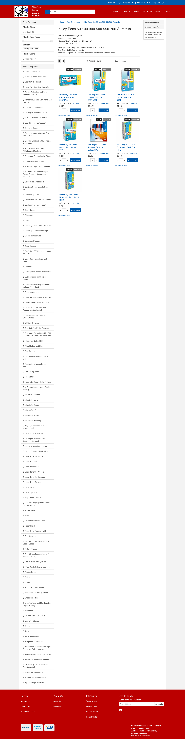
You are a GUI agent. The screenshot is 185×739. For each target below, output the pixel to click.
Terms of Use (91, 701)
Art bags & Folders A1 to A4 (36, 112)
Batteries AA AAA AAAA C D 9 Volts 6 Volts (36, 134)
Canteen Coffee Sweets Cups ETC (35, 188)
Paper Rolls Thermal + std (35, 531)
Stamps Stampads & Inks (35, 615)
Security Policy (92, 717)
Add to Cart (75, 110)
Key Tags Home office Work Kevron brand (35, 426)
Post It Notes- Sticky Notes (35, 561)
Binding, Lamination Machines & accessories (36, 142)
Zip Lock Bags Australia (34, 682)
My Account (25, 701)
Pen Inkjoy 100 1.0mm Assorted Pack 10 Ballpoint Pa (97, 147)
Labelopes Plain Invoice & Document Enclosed (34, 439)
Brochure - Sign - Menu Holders (37, 166)
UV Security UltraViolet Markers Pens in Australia (36, 665)
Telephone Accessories (34, 641)
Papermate (30, 59)
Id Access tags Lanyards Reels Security (36, 388)
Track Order (25, 706)
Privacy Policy (91, 706)
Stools (27, 626)
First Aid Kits (30, 351)
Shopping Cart (151, 27)
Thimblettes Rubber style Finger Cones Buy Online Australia (36, 647)
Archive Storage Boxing (34, 107)
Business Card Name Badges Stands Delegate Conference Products (35, 174)
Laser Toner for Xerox (33, 482)
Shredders (29, 610)
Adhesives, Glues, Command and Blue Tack (37, 100)
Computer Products (32, 241)
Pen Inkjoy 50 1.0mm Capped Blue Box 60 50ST (68, 147)
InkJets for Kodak (32, 415)
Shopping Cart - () (156, 2)
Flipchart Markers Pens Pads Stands (35, 357)
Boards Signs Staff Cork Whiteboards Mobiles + (33, 149)
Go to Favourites (152, 22)
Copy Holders (30, 246)
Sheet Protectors (31, 597)
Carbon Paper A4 (32, 194)
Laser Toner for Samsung (35, 477)
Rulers (27, 577)
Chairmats (29, 215)
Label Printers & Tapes (34, 433)
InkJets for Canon (32, 400)
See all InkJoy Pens (64, 116)
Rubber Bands (30, 572)
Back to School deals (33, 81)
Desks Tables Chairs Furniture (37, 302)
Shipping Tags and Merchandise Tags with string (37, 604)
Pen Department (31, 536)
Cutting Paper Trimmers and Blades (35, 278)
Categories (116, 11)
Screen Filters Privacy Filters (36, 592)
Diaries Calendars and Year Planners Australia (35, 93)
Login (119, 2)
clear (36, 49)
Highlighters (29, 376)
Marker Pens (30, 510)
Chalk (27, 220)
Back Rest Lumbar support (35, 123)
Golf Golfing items (32, 371)
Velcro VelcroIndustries (34, 672)
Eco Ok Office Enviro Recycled (37, 328)
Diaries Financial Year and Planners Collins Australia (34, 308)
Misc (27, 515)
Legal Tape (29, 487)
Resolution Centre (28, 711)
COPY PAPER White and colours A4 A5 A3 (37, 252)
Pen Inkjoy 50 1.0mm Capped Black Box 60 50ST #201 (97, 97)
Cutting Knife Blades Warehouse (38, 271)
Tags (27, 631)
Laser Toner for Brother (34, 456)
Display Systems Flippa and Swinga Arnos (35, 316)
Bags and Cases (31, 128)
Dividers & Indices (32, 323)
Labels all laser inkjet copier (36, 446)
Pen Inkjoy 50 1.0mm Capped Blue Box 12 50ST (125, 97)
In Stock (29, 32)
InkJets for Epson (32, 405)
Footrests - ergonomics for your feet (36, 365)
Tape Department (32, 636)
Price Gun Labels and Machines (37, 567)
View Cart (167, 11)
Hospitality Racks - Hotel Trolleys (38, 382)
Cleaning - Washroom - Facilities (38, 225)
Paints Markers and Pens (35, 520)
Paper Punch (30, 526)
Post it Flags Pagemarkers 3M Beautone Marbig (36, 555)
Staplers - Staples (32, 621)
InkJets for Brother (32, 394)
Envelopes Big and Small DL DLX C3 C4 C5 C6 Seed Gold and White (37, 334)
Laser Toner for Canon (34, 461)
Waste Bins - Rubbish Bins (35, 677)
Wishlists (111, 2)
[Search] (47, 12)
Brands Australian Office (34, 161)
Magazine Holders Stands (35, 497)
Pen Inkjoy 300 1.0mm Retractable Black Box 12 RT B (127, 147)
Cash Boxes (29, 210)
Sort (116, 61)
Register (126, 2)
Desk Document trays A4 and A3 (38, 297)
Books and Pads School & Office (38, 156)
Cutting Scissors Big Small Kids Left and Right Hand (36, 285)
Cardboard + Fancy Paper (35, 205)
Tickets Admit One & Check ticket (38, 654)
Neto (148, 735)
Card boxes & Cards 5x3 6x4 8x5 (38, 199)
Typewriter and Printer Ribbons (37, 659)
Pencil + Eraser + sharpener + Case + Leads (36, 542)
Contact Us (57, 706)
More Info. (76, 103)
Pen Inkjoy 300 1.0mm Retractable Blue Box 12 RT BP (69, 197)
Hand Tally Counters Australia (37, 87)
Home (157, 11)
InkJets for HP (30, 410)
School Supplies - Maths (34, 587)
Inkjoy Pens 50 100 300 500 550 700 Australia (101, 22)
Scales (27, 582)
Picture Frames (31, 549)
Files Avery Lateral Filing (35, 341)
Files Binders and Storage (35, 346)
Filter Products (29, 22)
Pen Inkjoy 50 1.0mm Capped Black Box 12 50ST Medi (68, 97)
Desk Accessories (32, 292)
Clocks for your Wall (33, 235)
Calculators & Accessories (35, 181)
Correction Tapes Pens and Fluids (35, 260)
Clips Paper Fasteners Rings (36, 230)
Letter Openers (31, 492)
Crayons (28, 266)
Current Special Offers (34, 71)
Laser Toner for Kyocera (34, 472)
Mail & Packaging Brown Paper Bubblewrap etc (36, 503)
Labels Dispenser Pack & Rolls (37, 451)
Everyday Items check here (36, 76)
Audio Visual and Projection (36, 117)
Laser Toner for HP (32, 466)
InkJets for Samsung (33, 420)
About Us (127, 11)
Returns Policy (92, 711)
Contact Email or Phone (143, 11)
